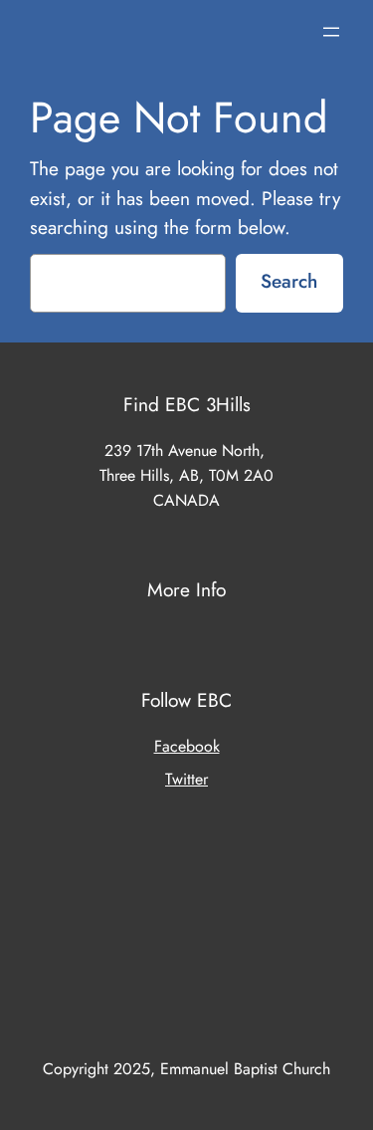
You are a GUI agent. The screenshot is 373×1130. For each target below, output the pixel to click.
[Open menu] (331, 32)
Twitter (186, 779)
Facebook (187, 746)
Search (289, 281)
